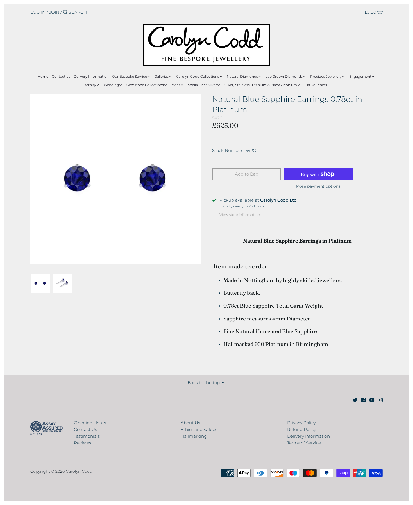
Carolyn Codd (79, 471)
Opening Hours (90, 422)
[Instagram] (380, 400)
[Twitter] (355, 400)
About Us (190, 422)
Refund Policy (301, 429)
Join (54, 12)
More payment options (318, 186)
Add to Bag (246, 174)
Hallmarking (194, 436)
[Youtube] (371, 400)
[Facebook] (363, 400)
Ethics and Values (199, 429)
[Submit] (65, 12)
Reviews (82, 443)
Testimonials (87, 436)
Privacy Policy (301, 422)
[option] (40, 283)
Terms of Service (304, 443)
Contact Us (85, 429)
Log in (38, 12)
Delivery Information (308, 436)
